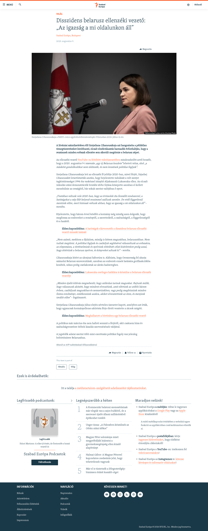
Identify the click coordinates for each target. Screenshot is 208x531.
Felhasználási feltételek (28, 504)
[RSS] (126, 494)
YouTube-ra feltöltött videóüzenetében (98, 160)
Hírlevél (198, 5)
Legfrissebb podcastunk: (36, 401)
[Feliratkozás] (140, 494)
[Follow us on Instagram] (120, 494)
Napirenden (66, 493)
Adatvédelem (23, 499)
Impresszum (23, 520)
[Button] (146, 49)
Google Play (163, 411)
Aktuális (64, 499)
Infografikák (66, 515)
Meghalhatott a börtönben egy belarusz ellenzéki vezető (115, 316)
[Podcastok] (188, 5)
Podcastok (65, 504)
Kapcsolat (21, 515)
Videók (63, 509)
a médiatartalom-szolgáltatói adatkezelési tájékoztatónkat (110, 388)
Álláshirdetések (24, 509)
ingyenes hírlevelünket (151, 440)
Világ (59, 14)
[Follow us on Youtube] (106, 494)
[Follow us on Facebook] (113, 494)
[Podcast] (133, 494)
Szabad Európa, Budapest (68, 36)
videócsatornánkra (149, 453)
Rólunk (20, 493)
